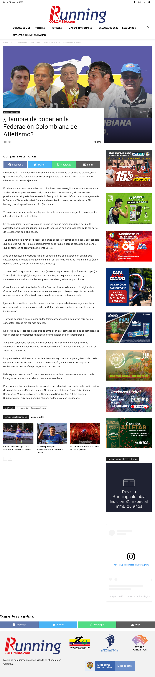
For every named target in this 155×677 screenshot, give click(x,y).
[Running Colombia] (77, 14)
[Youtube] (149, 2)
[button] (148, 28)
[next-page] (10, 459)
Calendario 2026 (108, 27)
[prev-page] (5, 459)
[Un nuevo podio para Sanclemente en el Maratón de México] (52, 433)
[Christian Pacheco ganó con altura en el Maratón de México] (18, 433)
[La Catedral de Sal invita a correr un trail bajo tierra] (85, 433)
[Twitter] (144, 2)
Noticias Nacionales (19, 42)
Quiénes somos (21, 27)
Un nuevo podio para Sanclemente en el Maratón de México (50, 449)
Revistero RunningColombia (29, 35)
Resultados (129, 27)
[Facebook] (134, 2)
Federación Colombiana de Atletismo (31, 408)
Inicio (5, 42)
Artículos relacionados (16, 417)
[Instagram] (139, 2)
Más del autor (37, 417)
